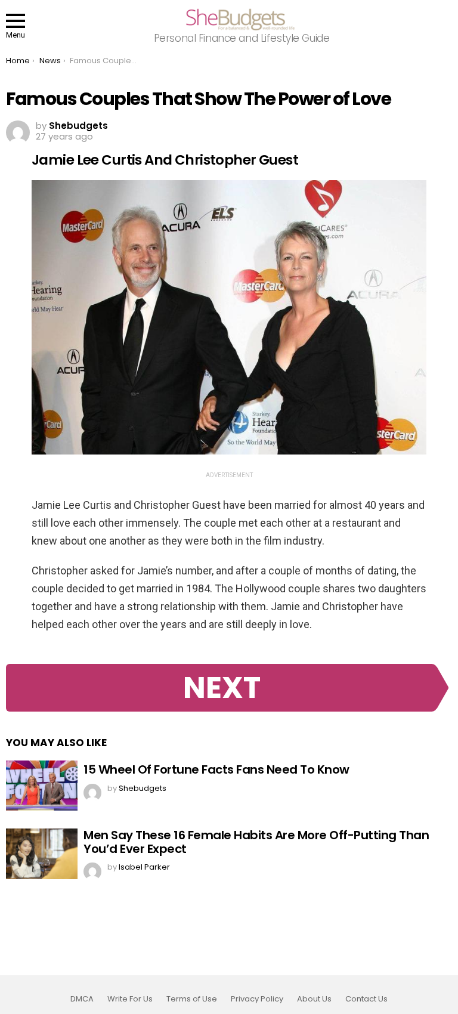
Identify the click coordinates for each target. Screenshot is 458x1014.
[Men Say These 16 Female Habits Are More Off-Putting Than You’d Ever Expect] (42, 853)
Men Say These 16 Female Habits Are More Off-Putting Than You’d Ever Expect (256, 842)
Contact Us (366, 999)
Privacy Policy (257, 999)
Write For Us (130, 999)
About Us (314, 999)
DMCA (82, 999)
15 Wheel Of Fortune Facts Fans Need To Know (216, 769)
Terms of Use (191, 999)
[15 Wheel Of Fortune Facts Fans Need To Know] (42, 785)
